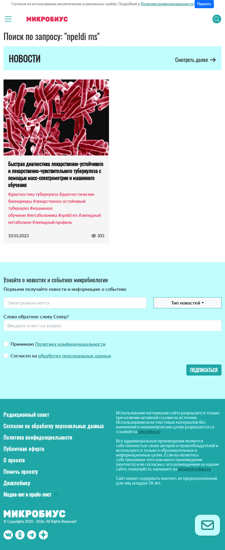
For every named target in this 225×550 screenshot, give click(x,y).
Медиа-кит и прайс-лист (27, 494)
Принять (204, 4)
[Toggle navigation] (8, 19)
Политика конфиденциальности (38, 437)
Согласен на (61, 355)
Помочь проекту (21, 471)
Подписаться (204, 369)
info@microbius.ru (194, 468)
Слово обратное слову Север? (36, 316)
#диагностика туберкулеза (33, 194)
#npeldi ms (68, 215)
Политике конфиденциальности (167, 4)
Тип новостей (185, 302)
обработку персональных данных (74, 355)
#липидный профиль (52, 222)
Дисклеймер (17, 483)
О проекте (14, 460)
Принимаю (58, 344)
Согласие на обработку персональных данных (54, 426)
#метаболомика (42, 215)
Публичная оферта (24, 448)
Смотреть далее (192, 59)
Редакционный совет (26, 414)
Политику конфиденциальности (70, 344)
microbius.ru (149, 431)
